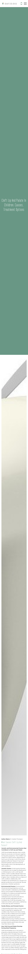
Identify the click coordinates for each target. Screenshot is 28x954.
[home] (10, 4)
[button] (25, 3)
